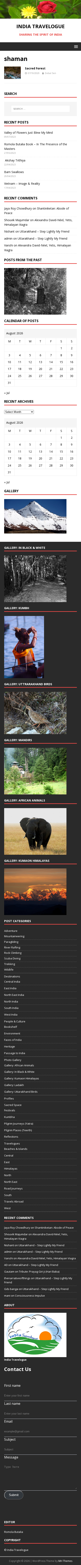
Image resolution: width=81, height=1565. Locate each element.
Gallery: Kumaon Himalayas (21, 1078)
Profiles (9, 1098)
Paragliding (11, 942)
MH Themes (65, 1561)
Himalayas (10, 1168)
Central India (12, 981)
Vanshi (8, 245)
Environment (12, 1033)
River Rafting (12, 947)
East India (10, 988)
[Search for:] (40, 108)
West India (10, 1014)
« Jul (7, 393)
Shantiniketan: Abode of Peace (54, 1227)
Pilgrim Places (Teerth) (18, 1130)
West (7, 1208)
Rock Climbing (12, 953)
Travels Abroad (13, 1201)
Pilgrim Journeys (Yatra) (18, 1123)
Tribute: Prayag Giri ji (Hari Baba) (39, 1271)
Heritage (9, 1046)
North (7, 1175)
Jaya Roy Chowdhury (18, 208)
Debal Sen (50, 73)
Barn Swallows (14, 172)
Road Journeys (13, 1188)
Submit (13, 1495)
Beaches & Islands (15, 1149)
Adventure (10, 931)
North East (10, 1182)
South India (11, 1008)
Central (8, 1155)
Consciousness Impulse (30, 1295)
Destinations (12, 976)
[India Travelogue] (40, 16)
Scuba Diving (12, 958)
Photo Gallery (12, 1060)
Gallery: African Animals (19, 1065)
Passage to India (14, 1053)
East (7, 1162)
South (8, 1195)
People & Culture (14, 1021)
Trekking (9, 964)
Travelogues (12, 1143)
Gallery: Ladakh (14, 1085)
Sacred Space (13, 1105)
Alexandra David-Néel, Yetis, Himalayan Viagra (46, 1258)
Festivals (9, 1110)
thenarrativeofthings (17, 1278)
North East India (14, 995)
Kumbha (9, 1117)
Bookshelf (10, 1027)
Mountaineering (14, 936)
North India (11, 1001)
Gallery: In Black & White (19, 1072)
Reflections (11, 1136)
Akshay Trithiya (14, 160)
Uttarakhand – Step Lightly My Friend (44, 231)
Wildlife (9, 969)
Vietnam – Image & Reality (22, 183)
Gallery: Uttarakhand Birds (21, 1091)
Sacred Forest (35, 68)
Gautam (9, 1271)
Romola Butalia (13, 1532)
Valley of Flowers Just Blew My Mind (28, 133)
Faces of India (13, 1040)
